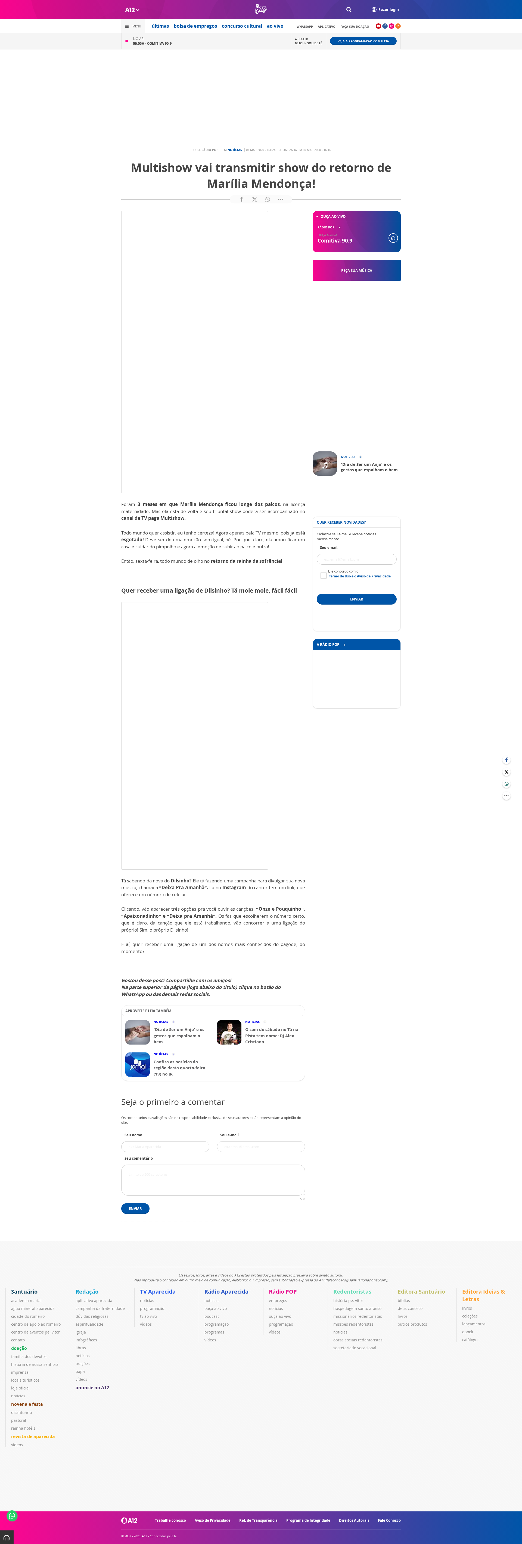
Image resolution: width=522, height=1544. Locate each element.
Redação (87, 1291)
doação (19, 1348)
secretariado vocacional (354, 1347)
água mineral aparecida (33, 1308)
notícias (18, 1395)
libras (81, 1347)
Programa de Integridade (308, 1520)
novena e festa (27, 1404)
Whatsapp (305, 26)
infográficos (86, 1339)
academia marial (26, 1300)
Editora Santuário (421, 1291)
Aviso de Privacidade (213, 1520)
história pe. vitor (348, 1300)
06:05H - (152, 43)
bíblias (404, 1300)
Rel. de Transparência (258, 1520)
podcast (211, 1316)
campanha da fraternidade (100, 1308)
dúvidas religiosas (92, 1316)
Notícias (235, 150)
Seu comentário (139, 1158)
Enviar (135, 1208)
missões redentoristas (353, 1324)
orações (83, 1363)
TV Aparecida (158, 1291)
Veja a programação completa (363, 41)
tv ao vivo (148, 1316)
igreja (81, 1332)
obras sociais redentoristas (358, 1339)
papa (80, 1371)
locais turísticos (25, 1380)
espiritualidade (89, 1324)
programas (214, 1332)
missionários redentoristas (357, 1316)
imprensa (20, 1372)
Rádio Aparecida (226, 1291)
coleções (470, 1316)
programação (152, 1308)
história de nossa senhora (34, 1364)
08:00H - (308, 43)
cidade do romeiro (28, 1316)
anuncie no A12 (92, 1388)
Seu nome (133, 1135)
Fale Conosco (389, 1520)
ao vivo (275, 26)
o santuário (21, 1412)
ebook (467, 1331)
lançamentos (474, 1323)
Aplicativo (326, 26)
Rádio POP (283, 1291)
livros (403, 1316)
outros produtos (412, 1324)
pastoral (18, 1420)
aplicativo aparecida (94, 1300)
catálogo (469, 1339)
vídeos (17, 1444)
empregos (278, 1300)
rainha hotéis (23, 1428)
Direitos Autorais (354, 1520)
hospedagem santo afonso (357, 1308)
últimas (160, 26)
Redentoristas (352, 1291)
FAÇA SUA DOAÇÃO (354, 26)
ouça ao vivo (215, 1308)
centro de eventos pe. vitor (35, 1332)
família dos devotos (28, 1356)
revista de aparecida (33, 1436)
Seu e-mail (229, 1135)
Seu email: (329, 547)
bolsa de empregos (195, 26)
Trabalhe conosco (170, 1520)
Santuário (24, 1291)
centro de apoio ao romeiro (36, 1324)
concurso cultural (242, 26)
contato (18, 1339)
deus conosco (410, 1308)
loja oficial (20, 1388)
